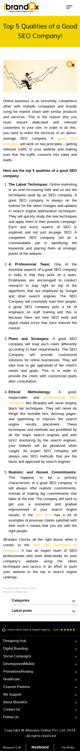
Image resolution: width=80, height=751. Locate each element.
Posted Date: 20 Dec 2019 (19, 588)
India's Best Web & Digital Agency (28, 629)
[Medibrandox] (40, 747)
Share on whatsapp (15, 591)
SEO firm (43, 515)
